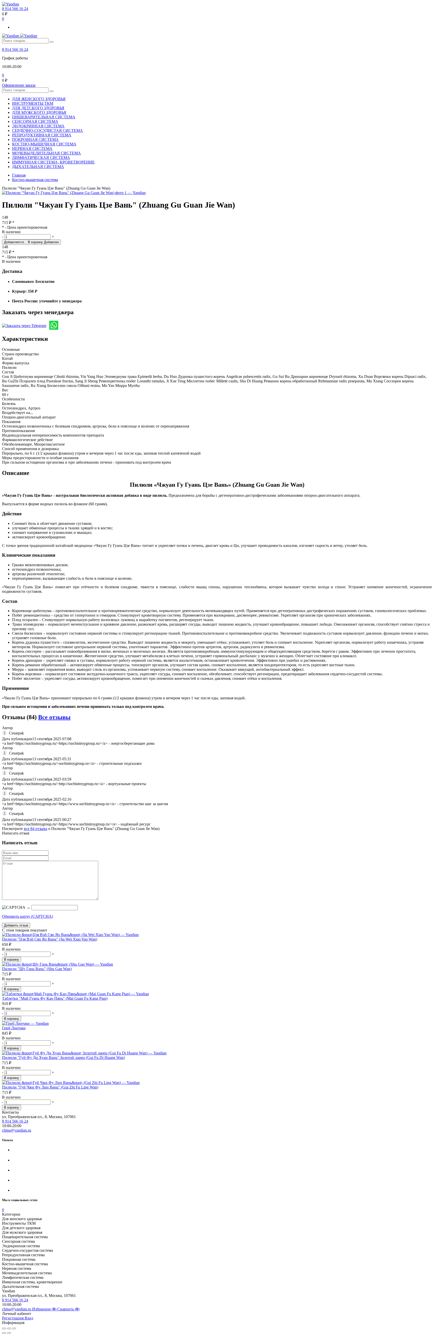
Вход (29, 1318)
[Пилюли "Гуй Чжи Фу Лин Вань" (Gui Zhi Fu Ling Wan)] (217, 1082)
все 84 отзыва (35, 828)
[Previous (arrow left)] (4, 1333)
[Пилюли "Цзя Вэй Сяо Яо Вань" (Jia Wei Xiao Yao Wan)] (217, 935)
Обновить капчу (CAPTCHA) (27, 916)
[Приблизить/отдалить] (14, 1328)
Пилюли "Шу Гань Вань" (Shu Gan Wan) (37, 969)
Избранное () (44, 1309)
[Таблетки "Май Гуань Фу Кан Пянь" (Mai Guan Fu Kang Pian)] (217, 994)
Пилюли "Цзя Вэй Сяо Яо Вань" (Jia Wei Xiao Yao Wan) (49, 939)
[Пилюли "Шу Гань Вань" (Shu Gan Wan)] (217, 964)
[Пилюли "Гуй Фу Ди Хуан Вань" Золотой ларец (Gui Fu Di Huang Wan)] (217, 1053)
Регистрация (13, 1318)
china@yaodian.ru (16, 1130)
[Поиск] (51, 42)
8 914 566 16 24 (15, 9)
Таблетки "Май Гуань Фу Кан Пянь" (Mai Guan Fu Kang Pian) (54, 998)
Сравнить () (68, 1309)
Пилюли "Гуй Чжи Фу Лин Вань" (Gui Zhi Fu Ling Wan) (50, 1087)
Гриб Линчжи (14, 1028)
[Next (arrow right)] (9, 1333)
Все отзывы (54, 717)
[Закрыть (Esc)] (4, 1328)
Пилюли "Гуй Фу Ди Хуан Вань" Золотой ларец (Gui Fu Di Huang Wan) (63, 1057)
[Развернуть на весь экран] (9, 1328)
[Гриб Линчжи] (217, 1023)
